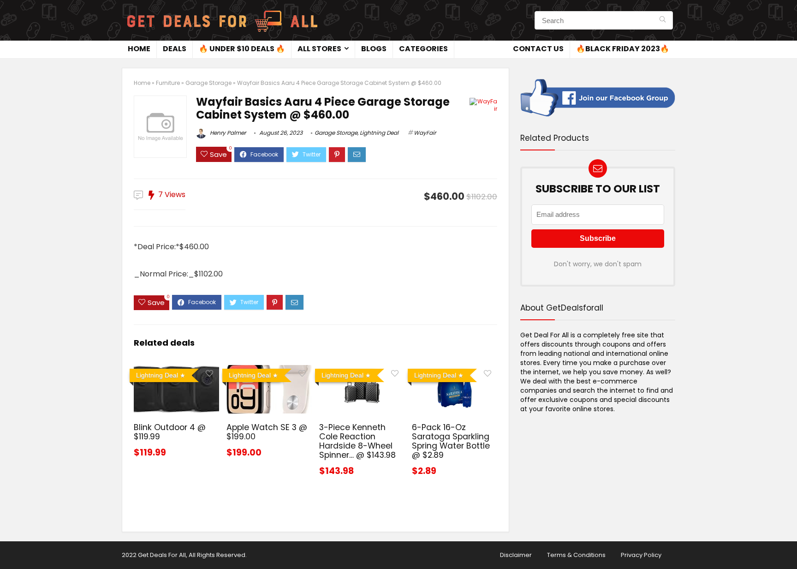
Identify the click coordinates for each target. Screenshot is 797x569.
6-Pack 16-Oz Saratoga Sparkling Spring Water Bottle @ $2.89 (451, 441)
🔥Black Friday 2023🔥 (622, 48)
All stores (319, 48)
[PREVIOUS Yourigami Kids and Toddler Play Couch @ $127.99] (9, 546)
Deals (174, 48)
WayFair (425, 133)
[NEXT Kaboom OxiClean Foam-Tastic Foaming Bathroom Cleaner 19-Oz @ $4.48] (788, 546)
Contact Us (538, 48)
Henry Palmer (227, 133)
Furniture (168, 83)
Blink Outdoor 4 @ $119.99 (170, 432)
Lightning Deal (379, 133)
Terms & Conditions (576, 555)
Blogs (374, 48)
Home (139, 48)
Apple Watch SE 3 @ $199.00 (266, 432)
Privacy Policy (641, 555)
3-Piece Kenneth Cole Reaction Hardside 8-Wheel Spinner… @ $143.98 (357, 441)
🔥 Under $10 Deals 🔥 (242, 48)
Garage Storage (208, 83)
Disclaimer (516, 555)
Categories (423, 48)
